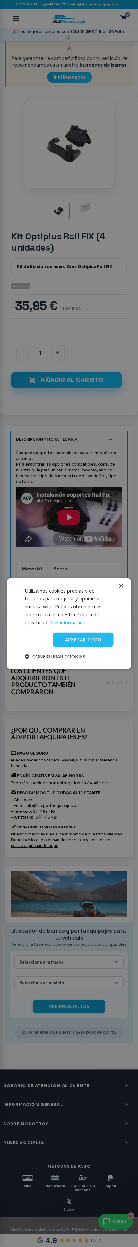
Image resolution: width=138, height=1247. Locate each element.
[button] (55, 656)
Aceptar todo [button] (83, 639)
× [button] (120, 585)
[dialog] (69, 623)
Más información (67, 622)
